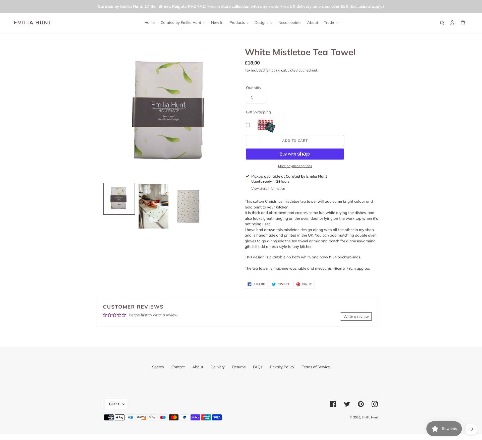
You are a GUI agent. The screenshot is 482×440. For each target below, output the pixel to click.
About (197, 366)
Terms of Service (316, 366)
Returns (239, 366)
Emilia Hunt (33, 23)
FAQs (257, 366)
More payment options (295, 166)
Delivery (218, 366)
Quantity (253, 87)
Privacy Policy (282, 366)
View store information (268, 188)
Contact (178, 366)
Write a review (356, 316)
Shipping (273, 70)
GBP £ (114, 404)
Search (158, 366)
